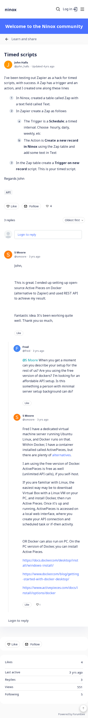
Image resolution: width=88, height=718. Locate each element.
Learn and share (24, 39)
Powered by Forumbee (71, 714)
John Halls (21, 62)
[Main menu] (82, 9)
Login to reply (27, 234)
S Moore (20, 252)
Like (14, 206)
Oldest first (72, 220)
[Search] (58, 9)
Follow (34, 206)
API (8, 192)
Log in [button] (67, 9)
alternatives (61, 455)
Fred (26, 347)
